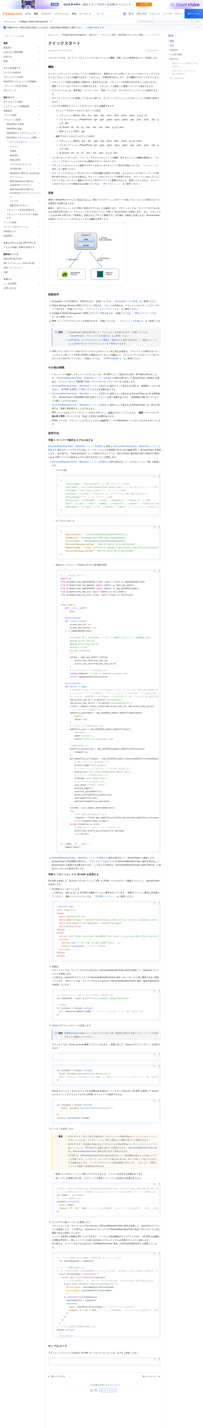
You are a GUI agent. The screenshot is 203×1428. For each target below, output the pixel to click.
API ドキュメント (111, 183)
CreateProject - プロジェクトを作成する (90, 335)
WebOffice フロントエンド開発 (130, 34)
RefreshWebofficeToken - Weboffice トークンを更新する (80, 857)
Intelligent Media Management (33, 21)
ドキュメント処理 (108, 34)
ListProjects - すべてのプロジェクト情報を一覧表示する (95, 339)
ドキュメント (10, 21)
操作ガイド (93, 34)
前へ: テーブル (58, 1376)
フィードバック (109, 1390)
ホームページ (53, 34)
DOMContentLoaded (74, 1032)
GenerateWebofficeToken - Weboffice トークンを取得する (85, 377)
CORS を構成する (112, 358)
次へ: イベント (149, 1376)
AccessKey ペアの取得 (126, 301)
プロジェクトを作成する (131, 320)
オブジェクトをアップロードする (103, 308)
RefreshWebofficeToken (85, 1151)
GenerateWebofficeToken (141, 1147)
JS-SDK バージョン (104, 896)
